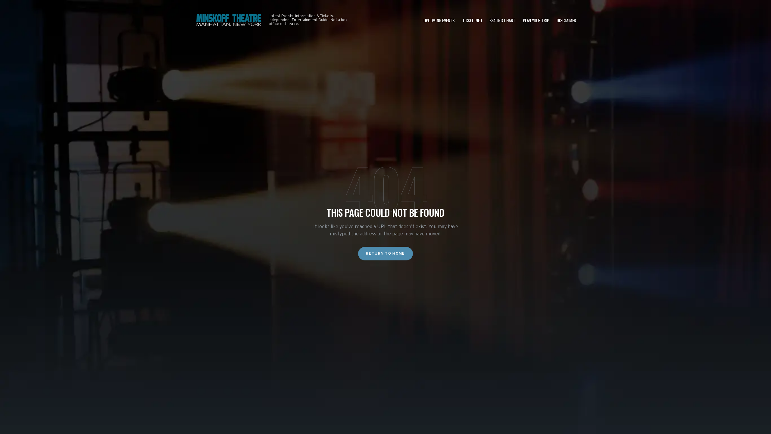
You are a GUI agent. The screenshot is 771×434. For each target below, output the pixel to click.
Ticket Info (472, 20)
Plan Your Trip (536, 20)
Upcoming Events (438, 20)
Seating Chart (502, 20)
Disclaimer (566, 20)
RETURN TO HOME (385, 253)
